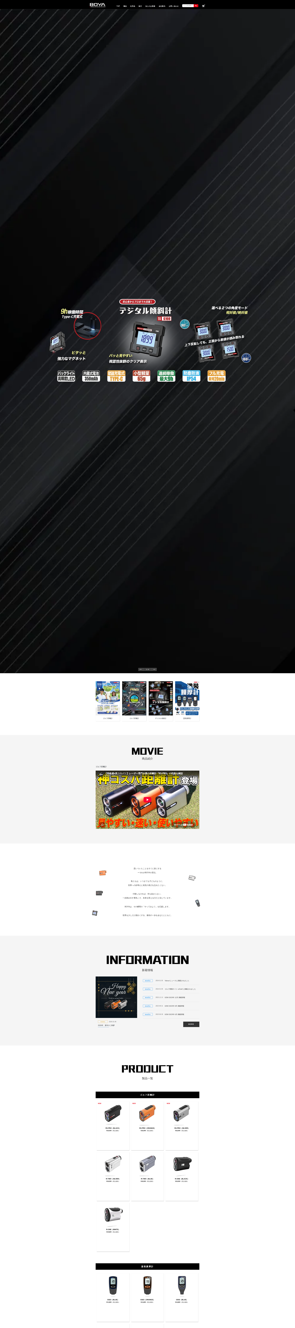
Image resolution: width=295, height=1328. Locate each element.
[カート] (203, 5)
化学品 (132, 6)
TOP (118, 6)
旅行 (140, 6)
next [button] (154, 669)
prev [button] (141, 669)
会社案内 (162, 6)
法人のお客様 (150, 6)
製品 (125, 6)
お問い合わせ (174, 6)
